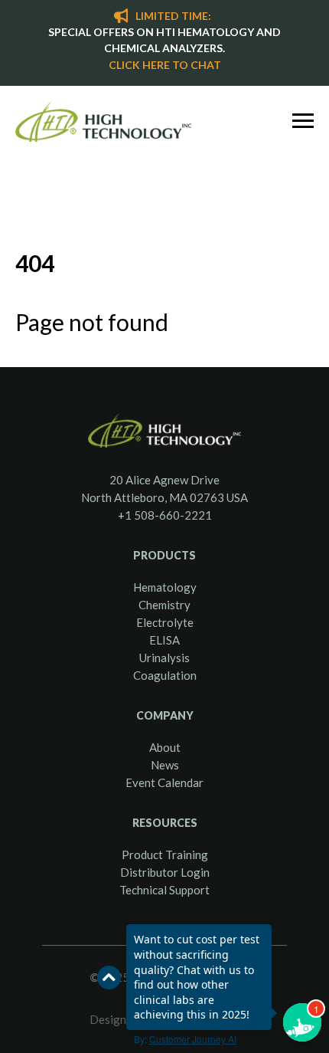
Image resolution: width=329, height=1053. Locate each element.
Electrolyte (165, 622)
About (165, 747)
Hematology (165, 587)
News (165, 765)
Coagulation (165, 675)
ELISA (164, 640)
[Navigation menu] (303, 121)
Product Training (165, 854)
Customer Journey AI (192, 1038)
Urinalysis (164, 657)
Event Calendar (164, 782)
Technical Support (164, 890)
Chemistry (164, 605)
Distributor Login (165, 872)
